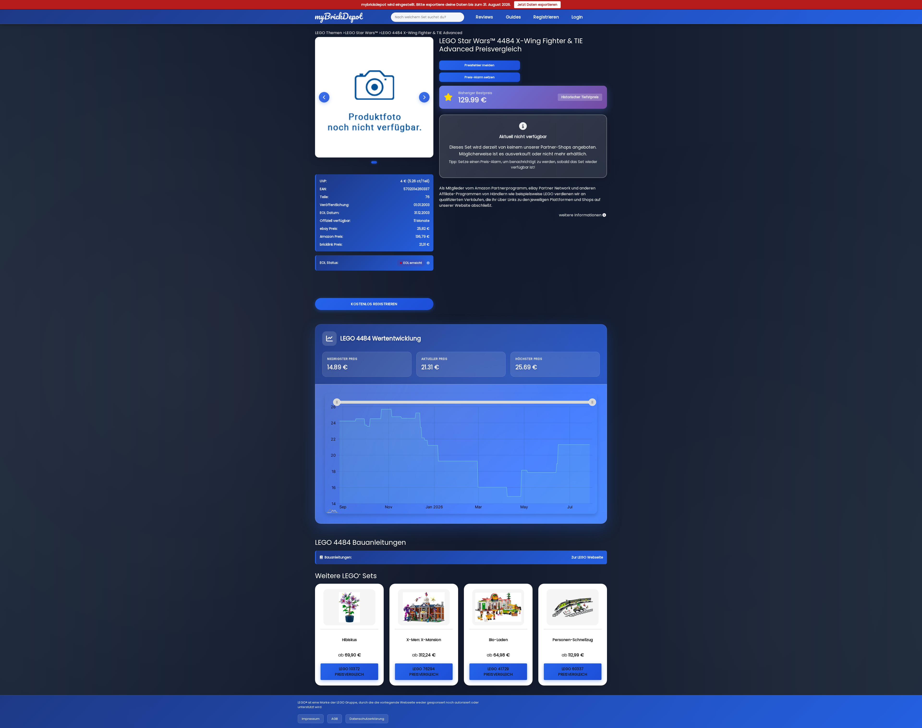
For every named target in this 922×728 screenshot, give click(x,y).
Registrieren (546, 17)
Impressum (311, 718)
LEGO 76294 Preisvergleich (423, 671)
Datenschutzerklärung (367, 718)
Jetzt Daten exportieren (537, 4)
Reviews (484, 17)
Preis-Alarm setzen (480, 77)
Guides (513, 17)
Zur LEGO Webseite (587, 557)
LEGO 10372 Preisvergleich (349, 671)
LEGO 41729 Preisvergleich (498, 671)
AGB (334, 718)
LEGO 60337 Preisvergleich (572, 671)
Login (577, 17)
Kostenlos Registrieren (374, 303)
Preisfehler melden (479, 65)
